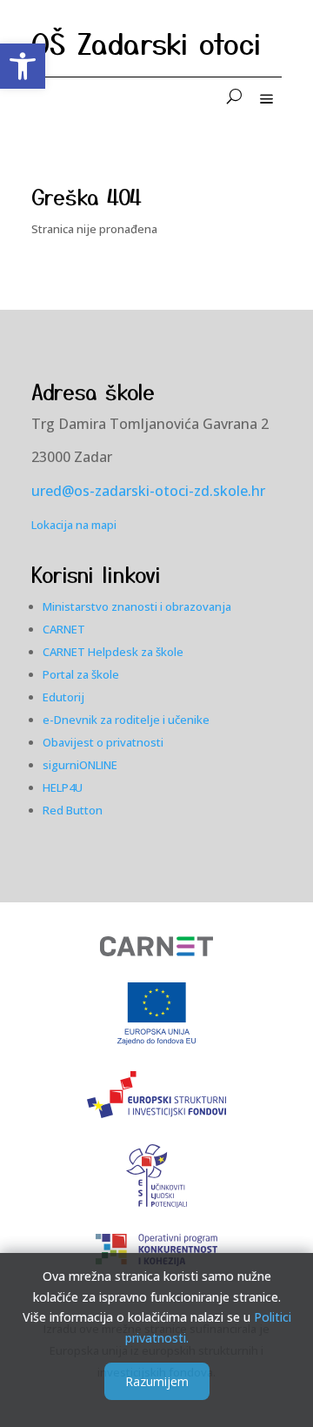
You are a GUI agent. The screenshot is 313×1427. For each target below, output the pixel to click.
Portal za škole (81, 674)
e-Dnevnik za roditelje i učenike (126, 719)
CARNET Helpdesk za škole (113, 652)
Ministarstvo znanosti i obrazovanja (137, 606)
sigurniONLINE (80, 765)
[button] (22, 66)
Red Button (73, 810)
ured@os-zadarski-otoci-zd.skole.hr (148, 490)
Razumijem (157, 1381)
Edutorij (63, 697)
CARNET (64, 629)
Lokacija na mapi (74, 525)
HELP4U (63, 787)
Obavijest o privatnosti (103, 742)
